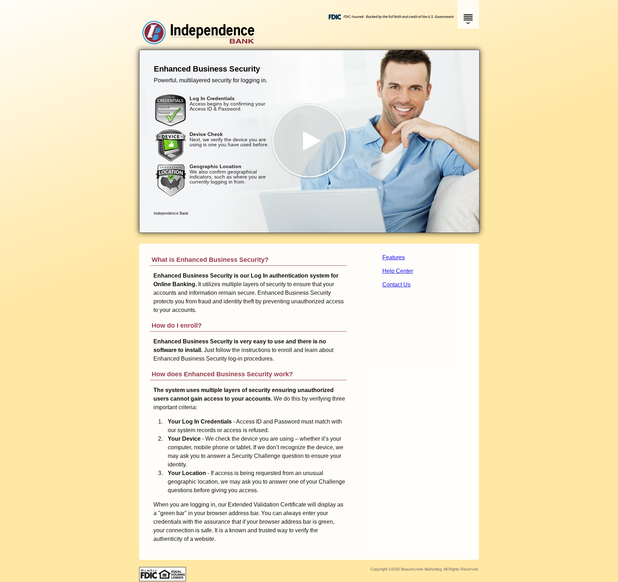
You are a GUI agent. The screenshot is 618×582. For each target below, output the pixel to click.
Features (393, 257)
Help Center (397, 271)
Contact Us (396, 285)
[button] (309, 141)
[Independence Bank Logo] (308, 43)
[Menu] (468, 14)
